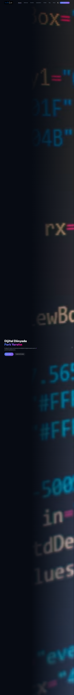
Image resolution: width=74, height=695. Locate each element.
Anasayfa (19, 2)
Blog (49, 2)
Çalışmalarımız (38, 2)
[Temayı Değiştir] (58, 3)
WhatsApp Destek (65, 2)
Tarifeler (44, 2)
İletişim (54, 2)
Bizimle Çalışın (8, 354)
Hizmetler (32, 2)
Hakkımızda (26, 2)
